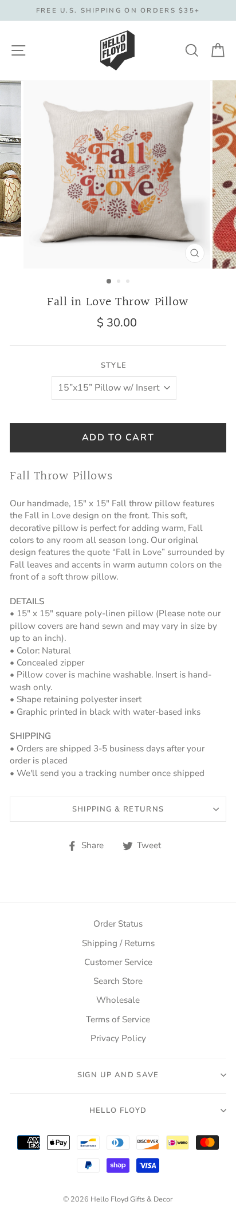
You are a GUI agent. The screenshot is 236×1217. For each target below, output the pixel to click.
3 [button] (129, 282)
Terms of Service (118, 1019)
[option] (118, 10)
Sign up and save (118, 1075)
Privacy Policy (118, 1038)
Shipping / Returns (118, 943)
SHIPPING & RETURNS (118, 809)
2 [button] (120, 282)
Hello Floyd (118, 1110)
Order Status (118, 924)
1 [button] (109, 282)
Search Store (118, 981)
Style (114, 365)
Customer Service (118, 962)
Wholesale (118, 1000)
